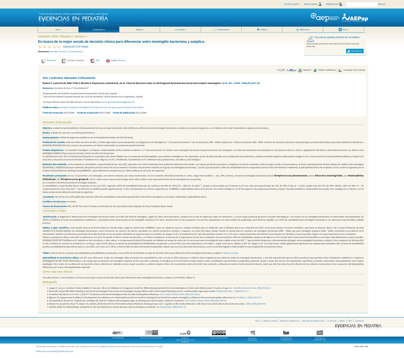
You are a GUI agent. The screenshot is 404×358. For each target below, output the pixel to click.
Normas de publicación (313, 320)
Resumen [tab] (51, 60)
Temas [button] (139, 29)
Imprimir (307, 69)
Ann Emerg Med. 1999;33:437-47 (171, 306)
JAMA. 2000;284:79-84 (255, 303)
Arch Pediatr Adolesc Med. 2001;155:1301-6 (180, 294)
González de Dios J (59, 51)
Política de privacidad (46, 351)
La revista (331, 320)
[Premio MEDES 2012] (117, 331)
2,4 (76, 188)
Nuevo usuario (311, 4)
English (296, 4)
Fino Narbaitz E (76, 51)
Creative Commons (106, 346)
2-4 (200, 185)
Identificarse (332, 4)
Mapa (342, 320)
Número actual (270, 320)
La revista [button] (179, 29)
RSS (350, 320)
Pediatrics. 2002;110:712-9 (249, 297)
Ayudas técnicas (65, 351)
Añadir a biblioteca (327, 69)
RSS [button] (345, 29)
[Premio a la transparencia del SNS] (151, 331)
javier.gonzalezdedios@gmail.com (118, 102)
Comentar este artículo (354, 69)
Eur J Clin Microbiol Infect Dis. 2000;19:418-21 (250, 288)
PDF (98, 60)
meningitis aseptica (68, 107)
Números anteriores (289, 320)
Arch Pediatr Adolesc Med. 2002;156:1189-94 (205, 300)
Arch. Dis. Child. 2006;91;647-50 (241, 83)
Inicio (58, 29)
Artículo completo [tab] (75, 60)
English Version (118, 60)
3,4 (245, 240)
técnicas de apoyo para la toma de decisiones (122, 107)
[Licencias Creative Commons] (218, 331)
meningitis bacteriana (89, 107)
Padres (264, 29)
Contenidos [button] (98, 29)
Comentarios (223, 29)
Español (287, 4)
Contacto (359, 320)
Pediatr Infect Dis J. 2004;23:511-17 (232, 291)
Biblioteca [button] (304, 29)
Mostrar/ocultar (231, 252)
